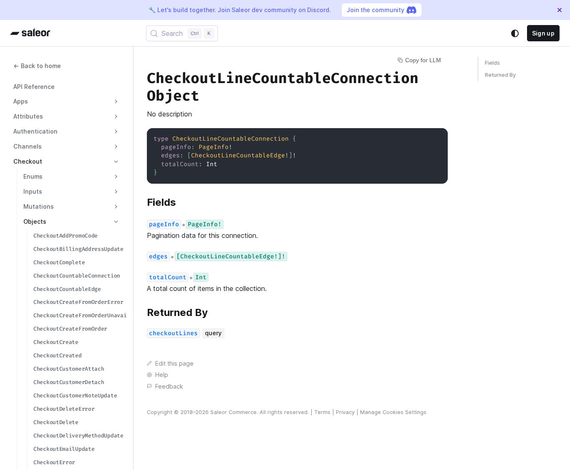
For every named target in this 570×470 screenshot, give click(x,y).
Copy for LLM (423, 60)
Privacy (345, 412)
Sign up (543, 33)
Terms (322, 412)
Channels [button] (27, 146)
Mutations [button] (38, 206)
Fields (492, 63)
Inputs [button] (32, 191)
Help (161, 374)
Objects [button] (34, 221)
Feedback (169, 386)
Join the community (375, 9)
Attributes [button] (28, 116)
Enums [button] (33, 176)
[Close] (559, 10)
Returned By (500, 75)
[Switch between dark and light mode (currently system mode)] (515, 33)
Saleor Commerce (233, 412)
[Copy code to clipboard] (437, 138)
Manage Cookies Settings (393, 412)
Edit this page (174, 363)
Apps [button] (20, 101)
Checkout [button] (27, 161)
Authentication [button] (35, 131)
